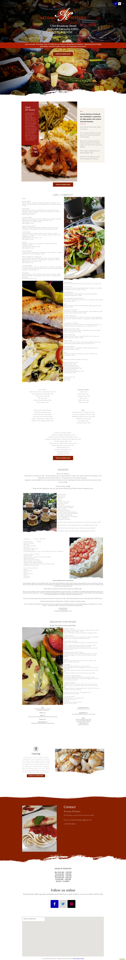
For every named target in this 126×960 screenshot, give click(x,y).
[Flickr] (123, 3)
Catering (36, 753)
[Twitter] (119, 3)
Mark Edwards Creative (78, 958)
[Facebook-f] (115, 3)
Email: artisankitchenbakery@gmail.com (78, 820)
